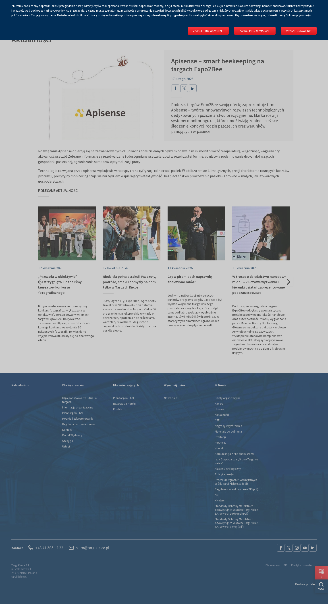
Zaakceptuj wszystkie (208, 31)
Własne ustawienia (298, 31)
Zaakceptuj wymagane (254, 31)
